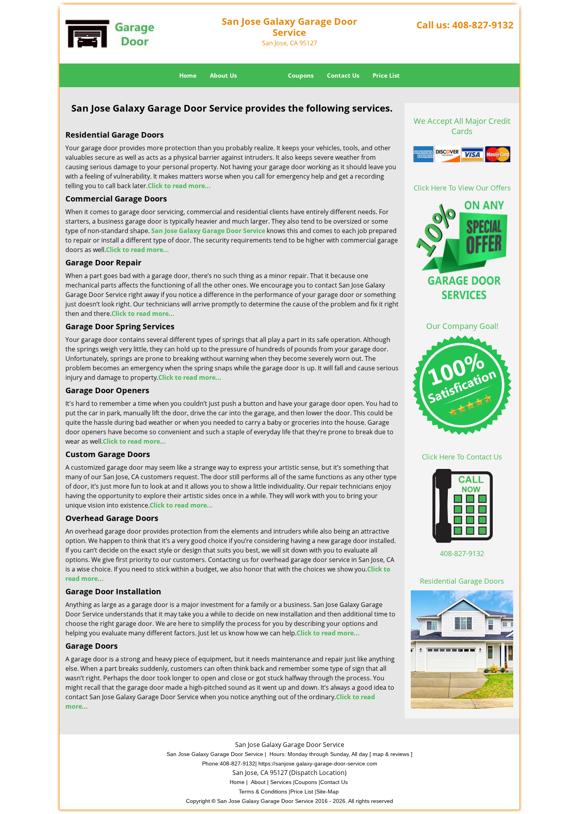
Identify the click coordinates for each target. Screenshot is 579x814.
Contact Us (343, 75)
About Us (223, 75)
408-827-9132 (483, 24)
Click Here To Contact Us (462, 456)
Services (262, 75)
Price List (386, 75)
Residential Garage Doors (462, 581)
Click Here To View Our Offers (462, 187)
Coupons (301, 75)
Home (188, 75)
